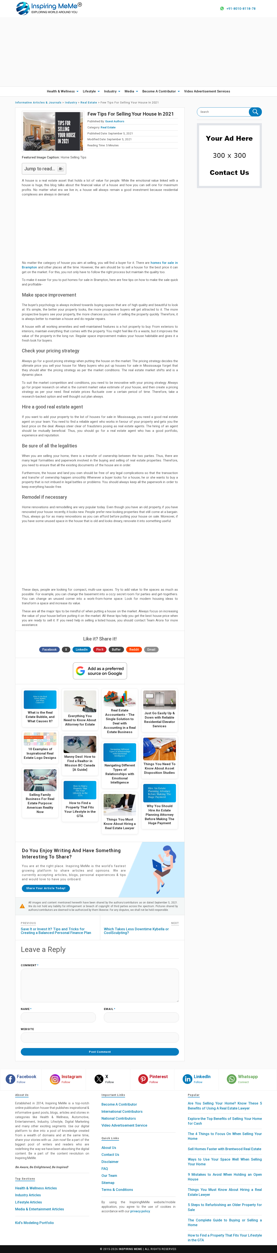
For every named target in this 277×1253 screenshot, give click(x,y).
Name (26, 1009)
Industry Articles (28, 1195)
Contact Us (110, 1155)
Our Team (109, 1176)
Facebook (49, 649)
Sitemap (107, 1183)
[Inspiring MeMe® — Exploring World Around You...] (48, 8)
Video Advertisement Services (207, 91)
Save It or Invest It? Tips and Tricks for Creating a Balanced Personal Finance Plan (56, 931)
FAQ (104, 1169)
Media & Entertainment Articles (39, 1209)
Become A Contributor (159, 91)
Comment (30, 965)
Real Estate (108, 127)
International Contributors (122, 1111)
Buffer (116, 649)
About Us (108, 1148)
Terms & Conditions (117, 1190)
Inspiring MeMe (130, 1249)
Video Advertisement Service (124, 1125)
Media (129, 91)
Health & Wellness (61, 91)
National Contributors (118, 1118)
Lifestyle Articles (28, 1202)
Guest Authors (114, 121)
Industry (110, 91)
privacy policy (140, 1211)
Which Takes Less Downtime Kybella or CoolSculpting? (136, 931)
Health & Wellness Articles (36, 1188)
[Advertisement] (138, 51)
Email (151, 649)
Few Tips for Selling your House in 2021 (130, 114)
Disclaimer (110, 1162)
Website (27, 1029)
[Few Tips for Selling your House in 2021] (53, 131)
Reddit (134, 649)
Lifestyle (89, 91)
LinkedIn (82, 649)
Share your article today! (46, 888)
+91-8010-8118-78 (241, 9)
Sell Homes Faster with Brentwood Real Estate (224, 1149)
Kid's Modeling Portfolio (34, 1223)
